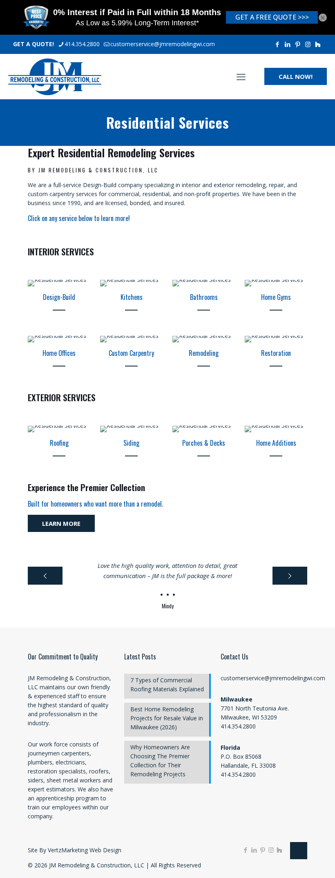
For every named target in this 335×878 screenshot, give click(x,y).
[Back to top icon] (298, 850)
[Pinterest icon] (298, 44)
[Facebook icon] (277, 44)
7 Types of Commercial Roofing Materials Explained (167, 684)
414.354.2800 (82, 44)
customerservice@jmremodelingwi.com (162, 44)
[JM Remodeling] (54, 76)
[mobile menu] (241, 76)
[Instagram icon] (308, 44)
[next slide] (289, 576)
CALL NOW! (296, 76)
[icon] (317, 44)
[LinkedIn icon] (287, 44)
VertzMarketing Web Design (84, 850)
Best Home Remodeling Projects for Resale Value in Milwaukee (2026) (166, 718)
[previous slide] (45, 576)
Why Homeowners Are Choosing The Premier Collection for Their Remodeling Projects (160, 760)
